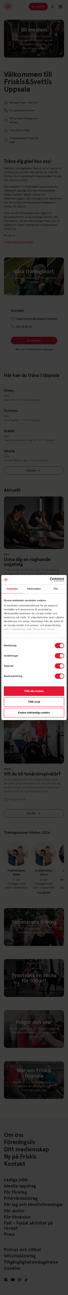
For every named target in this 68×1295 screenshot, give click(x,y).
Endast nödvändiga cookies (34, 712)
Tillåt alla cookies (34, 691)
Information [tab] (34, 588)
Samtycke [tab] (12, 588)
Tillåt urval (34, 701)
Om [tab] (56, 588)
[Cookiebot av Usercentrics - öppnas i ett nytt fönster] (49, 579)
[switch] (59, 655)
